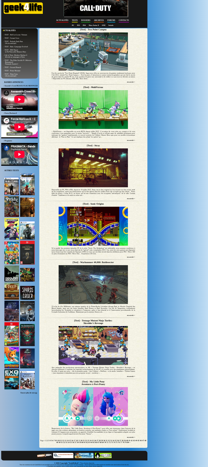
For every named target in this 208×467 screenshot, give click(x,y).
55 (71, 442)
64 (91, 442)
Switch (110, 25)
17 (75, 440)
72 (110, 442)
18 (77, 440)
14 (68, 440)
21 (84, 440)
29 (102, 440)
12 (63, 440)
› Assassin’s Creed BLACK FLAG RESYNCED (21, 86)
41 (129, 440)
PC (73, 25)
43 (134, 440)
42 (132, 440)
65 (94, 442)
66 (96, 442)
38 (122, 440)
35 (116, 440)
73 (112, 442)
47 (143, 440)
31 (107, 440)
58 (78, 442)
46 (141, 440)
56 (73, 442)
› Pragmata (8, 141)
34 (113, 440)
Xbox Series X (94, 25)
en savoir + (131, 82)
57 (75, 442)
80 (128, 442)
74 (114, 442)
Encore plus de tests (29, 393)
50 (59, 442)
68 (101, 442)
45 (138, 440)
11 (61, 440)
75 (117, 442)
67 (98, 442)
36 (118, 440)
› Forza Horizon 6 (10, 113)
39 (125, 440)
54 (69, 442)
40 (127, 440)
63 (89, 442)
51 (62, 442)
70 (105, 442)
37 (120, 440)
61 (85, 442)
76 (119, 442)
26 (95, 440)
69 (103, 442)
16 (72, 440)
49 (57, 442)
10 (59, 440)
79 (126, 442)
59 (80, 442)
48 (145, 440)
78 (123, 442)
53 (66, 442)
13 (65, 440)
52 (64, 442)
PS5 (78, 25)
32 (109, 440)
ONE (104, 25)
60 (82, 442)
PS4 (84, 25)
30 (104, 440)
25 (93, 440)
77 (121, 442)
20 (81, 440)
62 (87, 442)
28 (100, 440)
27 (97, 440)
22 (86, 440)
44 (136, 440)
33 (111, 440)
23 (88, 440)
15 (70, 440)
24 (91, 440)
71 (107, 442)
